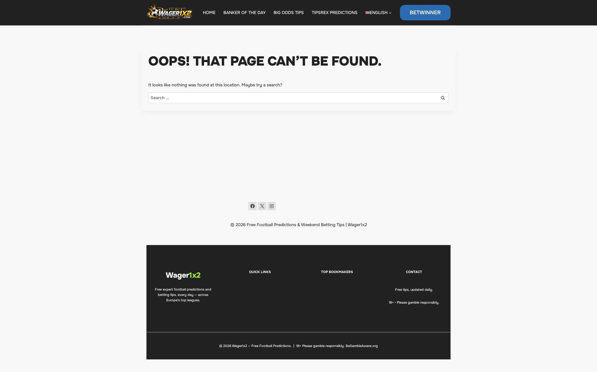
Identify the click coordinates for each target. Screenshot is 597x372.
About (260, 304)
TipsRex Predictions (335, 12)
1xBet (337, 283)
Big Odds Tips (289, 12)
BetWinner (337, 297)
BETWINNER (425, 12)
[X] (262, 206)
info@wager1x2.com (414, 283)
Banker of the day (244, 12)
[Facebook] (252, 206)
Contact (260, 310)
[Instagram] (271, 206)
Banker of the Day (260, 290)
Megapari (337, 290)
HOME (209, 12)
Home (260, 283)
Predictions (260, 297)
